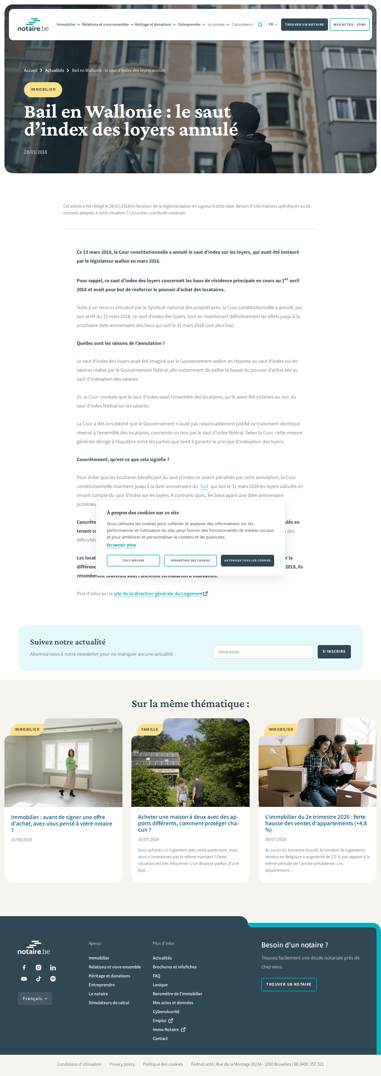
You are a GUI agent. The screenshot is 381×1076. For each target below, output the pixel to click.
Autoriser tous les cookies (248, 560)
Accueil (30, 70)
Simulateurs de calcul (109, 1002)
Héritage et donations (153, 24)
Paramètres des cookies (190, 560)
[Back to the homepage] (33, 24)
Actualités (54, 70)
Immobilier (66, 24)
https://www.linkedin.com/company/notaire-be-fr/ (53, 967)
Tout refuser (133, 560)
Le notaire (216, 24)
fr (271, 24)
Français (32, 998)
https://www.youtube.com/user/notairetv (24, 978)
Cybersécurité (166, 1011)
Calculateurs (242, 24)
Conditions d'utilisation (79, 1064)
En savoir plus (121, 545)
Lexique (160, 984)
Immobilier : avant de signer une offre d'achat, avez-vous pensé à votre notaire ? (61, 823)
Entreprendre (189, 24)
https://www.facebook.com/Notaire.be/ (24, 967)
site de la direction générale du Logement (158, 594)
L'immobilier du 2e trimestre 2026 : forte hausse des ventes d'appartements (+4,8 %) (316, 823)
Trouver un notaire (304, 25)
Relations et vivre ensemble (105, 24)
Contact (160, 1038)
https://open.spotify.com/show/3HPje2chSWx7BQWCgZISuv (53, 978)
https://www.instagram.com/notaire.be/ (38, 967)
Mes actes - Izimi (350, 25)
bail (204, 486)
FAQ (156, 975)
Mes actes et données (173, 1002)
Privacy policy (122, 1064)
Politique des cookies (163, 1064)
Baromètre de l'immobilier (177, 993)
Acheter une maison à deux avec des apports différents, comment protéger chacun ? (188, 823)
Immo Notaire (166, 1029)
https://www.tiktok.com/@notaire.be (38, 978)
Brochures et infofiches (175, 967)
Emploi (159, 1020)
